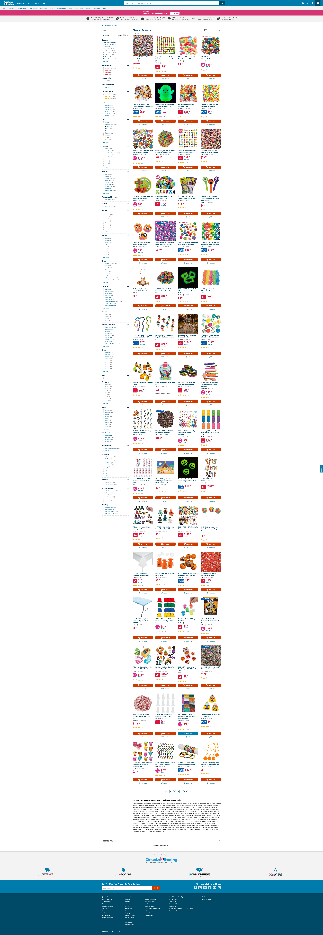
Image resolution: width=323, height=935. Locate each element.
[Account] (312, 3)
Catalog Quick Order (107, 899)
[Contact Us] (307, 3)
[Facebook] (195, 887)
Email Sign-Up (106, 913)
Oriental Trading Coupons (108, 910)
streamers (145, 803)
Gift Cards (104, 908)
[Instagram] (219, 887)
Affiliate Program (149, 906)
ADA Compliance (129, 922)
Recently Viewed (108, 840)
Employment (148, 904)
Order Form (127, 906)
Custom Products (206, 899)
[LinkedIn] (200, 887)
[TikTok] (209, 887)
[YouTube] (214, 887)
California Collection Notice (176, 904)
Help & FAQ (127, 901)
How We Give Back (150, 901)
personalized (163, 817)
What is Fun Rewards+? (108, 917)
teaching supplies (198, 819)
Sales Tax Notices (129, 917)
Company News (149, 915)
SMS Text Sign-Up (106, 915)
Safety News (172, 906)
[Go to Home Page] (102, 25)
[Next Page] (190, 791)
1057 (185, 792)
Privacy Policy (173, 899)
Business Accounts (107, 904)
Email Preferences (129, 924)
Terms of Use (172, 901)
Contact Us (127, 899)
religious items (209, 819)
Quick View (143, 78)
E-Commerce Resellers (175, 910)
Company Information (150, 899)
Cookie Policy (173, 913)
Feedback (321, 469)
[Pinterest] (205, 887)
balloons (186, 805)
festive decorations (172, 803)
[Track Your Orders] (303, 3)
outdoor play (167, 813)
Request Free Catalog (107, 906)
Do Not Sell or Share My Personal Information (181, 908)
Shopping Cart (128, 913)
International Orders (130, 915)
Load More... (106, 61)
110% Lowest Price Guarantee (152, 908)
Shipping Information (130, 910)
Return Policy (128, 908)
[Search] (222, 3)
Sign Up (156, 888)
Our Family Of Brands (150, 913)
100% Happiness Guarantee (152, 910)
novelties (202, 809)
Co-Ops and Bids (106, 901)
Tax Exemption (128, 920)
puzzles (182, 813)
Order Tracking (128, 904)
